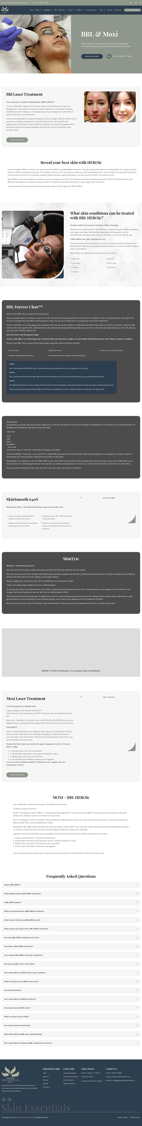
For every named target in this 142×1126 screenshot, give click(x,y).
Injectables (47, 10)
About (37, 10)
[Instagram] (140, 2)
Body (70, 10)
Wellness (79, 10)
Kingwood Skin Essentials (24, 1117)
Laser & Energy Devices (70, 1076)
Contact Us (118, 10)
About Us (46, 1076)
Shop (101, 10)
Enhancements (91, 10)
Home (32, 10)
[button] (4, 652)
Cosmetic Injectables (69, 1073)
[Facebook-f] (136, 2)
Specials (110, 10)
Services (45, 1080)
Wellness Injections (69, 1083)
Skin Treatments (59, 10)
